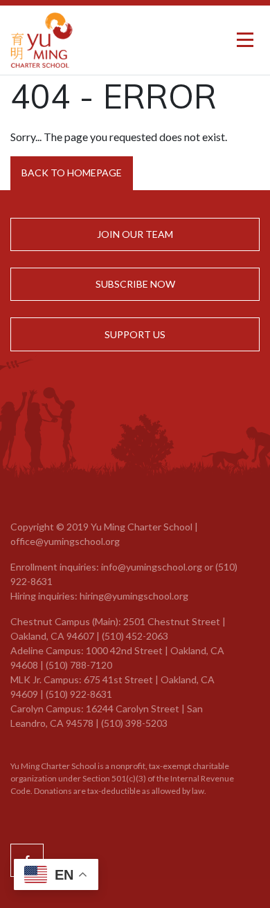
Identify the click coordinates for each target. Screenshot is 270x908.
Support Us (135, 334)
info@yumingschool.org (151, 567)
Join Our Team (135, 234)
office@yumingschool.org (65, 541)
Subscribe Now (135, 284)
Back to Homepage (71, 172)
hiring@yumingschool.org (134, 596)
